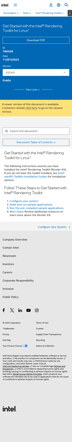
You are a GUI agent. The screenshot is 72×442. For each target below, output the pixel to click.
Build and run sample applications (31, 204)
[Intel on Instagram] (37, 311)
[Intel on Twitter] (12, 311)
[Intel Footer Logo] (10, 408)
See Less (31, 89)
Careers (7, 272)
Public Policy (11, 297)
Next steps (16, 211)
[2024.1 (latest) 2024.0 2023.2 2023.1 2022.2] (36, 72)
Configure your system (24, 201)
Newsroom (9, 256)
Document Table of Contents (35, 142)
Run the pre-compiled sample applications (36, 208)
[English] (58, 5)
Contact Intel (11, 247)
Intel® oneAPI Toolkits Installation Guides (34, 174)
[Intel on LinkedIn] (20, 311)
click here (31, 108)
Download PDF (36, 40)
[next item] (70, 13)
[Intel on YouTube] (28, 311)
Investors (8, 264)
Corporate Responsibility (18, 280)
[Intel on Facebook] (4, 311)
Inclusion (8, 289)
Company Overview (15, 239)
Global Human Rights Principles (27, 374)
